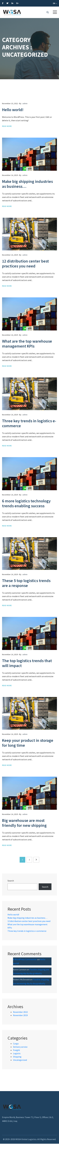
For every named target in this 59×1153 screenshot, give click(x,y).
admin (25, 103)
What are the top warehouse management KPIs (27, 344)
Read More (7, 126)
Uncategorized (20, 1060)
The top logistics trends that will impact (27, 663)
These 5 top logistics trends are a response (26, 583)
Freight (16, 1050)
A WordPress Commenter (25, 959)
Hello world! (12, 109)
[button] (55, 12)
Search (11, 880)
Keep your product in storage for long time (27, 743)
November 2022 (20, 1012)
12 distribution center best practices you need (25, 263)
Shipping (17, 1056)
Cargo (16, 1043)
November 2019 (20, 1015)
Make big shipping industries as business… (27, 184)
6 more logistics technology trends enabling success (26, 503)
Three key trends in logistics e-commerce (29, 423)
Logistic (17, 1053)
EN (54, 3)
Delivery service (20, 1046)
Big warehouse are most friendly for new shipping (24, 823)
